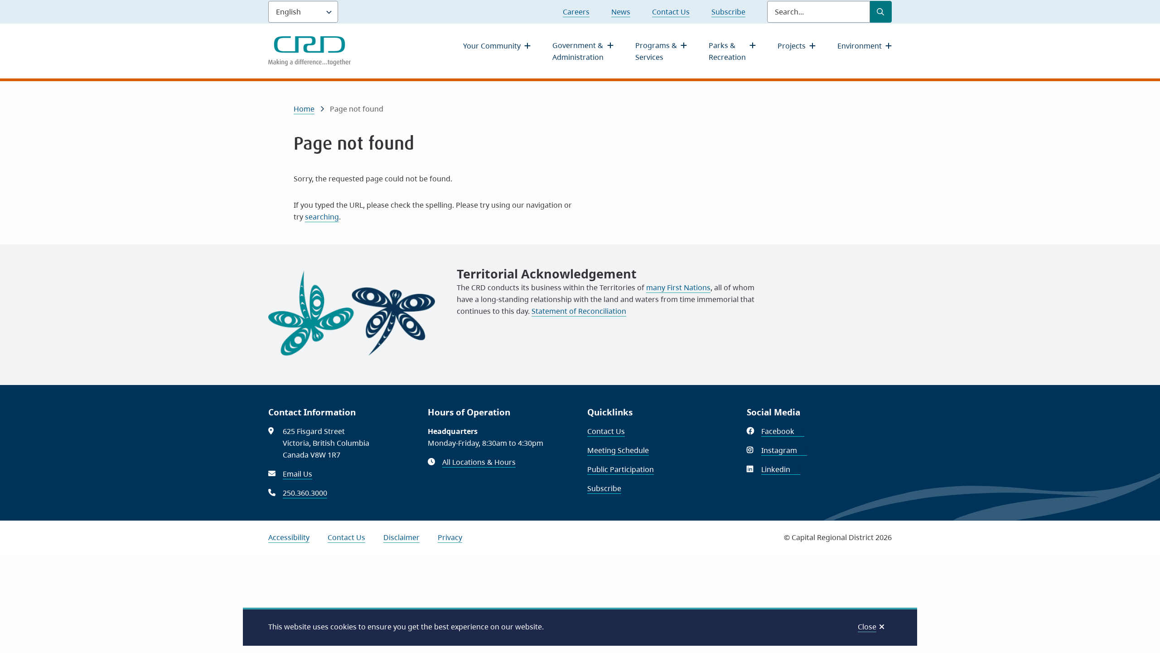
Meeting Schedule (618, 450)
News (620, 12)
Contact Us (671, 12)
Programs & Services (656, 51)
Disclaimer (401, 537)
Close (867, 627)
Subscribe (728, 12)
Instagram (784, 450)
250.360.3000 (305, 493)
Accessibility (288, 537)
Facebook (782, 431)
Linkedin (780, 469)
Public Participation (620, 469)
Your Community (492, 46)
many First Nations (678, 287)
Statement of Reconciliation (579, 311)
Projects (792, 46)
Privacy (450, 537)
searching (322, 217)
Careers (576, 12)
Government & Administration (578, 51)
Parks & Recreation (727, 51)
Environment (859, 46)
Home (304, 109)
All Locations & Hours (479, 462)
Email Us (297, 474)
